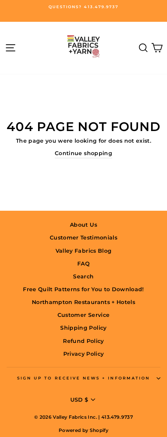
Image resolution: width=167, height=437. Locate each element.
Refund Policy (83, 341)
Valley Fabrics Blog (83, 251)
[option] (83, 7)
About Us (83, 225)
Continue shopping (83, 153)
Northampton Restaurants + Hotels (83, 302)
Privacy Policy (83, 354)
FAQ (83, 263)
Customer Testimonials (83, 237)
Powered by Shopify (83, 430)
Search (83, 276)
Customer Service (83, 315)
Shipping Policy (83, 328)
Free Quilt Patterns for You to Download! (83, 289)
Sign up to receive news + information (83, 378)
